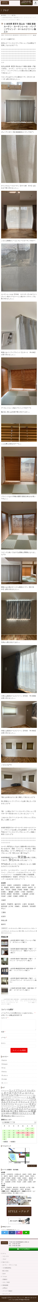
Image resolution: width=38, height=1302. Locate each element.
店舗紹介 (4, 1279)
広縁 (29, 1111)
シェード (7, 1097)
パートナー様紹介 (7, 1291)
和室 (23, 931)
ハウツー (5, 1083)
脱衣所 (10, 1113)
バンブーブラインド (30, 931)
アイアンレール (5, 1090)
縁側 (7, 1113)
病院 (4, 1113)
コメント (4, 1018)
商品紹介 (5, 1064)
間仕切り (7, 1116)
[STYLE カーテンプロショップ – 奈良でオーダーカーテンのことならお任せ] (5, 3)
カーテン (29, 1093)
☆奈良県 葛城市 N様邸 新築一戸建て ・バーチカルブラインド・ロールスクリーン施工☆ (23, 980)
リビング (9, 1106)
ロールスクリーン (26, 928)
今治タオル (34, 1109)
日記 (4, 1068)
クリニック (29, 1095)
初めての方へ (5, 1262)
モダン (33, 928)
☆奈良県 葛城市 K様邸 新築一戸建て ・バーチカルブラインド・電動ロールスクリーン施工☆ (23, 950)
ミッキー (26, 1104)
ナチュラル (15, 1100)
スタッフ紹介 (6, 1282)
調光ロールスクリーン (22, 1113)
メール (4, 1037)
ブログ (4, 1259)
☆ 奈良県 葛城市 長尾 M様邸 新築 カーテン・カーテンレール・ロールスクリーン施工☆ (28, 1001)
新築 (19, 928)
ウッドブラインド (18, 1090)
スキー (19, 1097)
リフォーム (22, 1106)
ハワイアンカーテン (24, 1100)
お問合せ (4, 1288)
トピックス (5, 1256)
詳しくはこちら (31, 1165)
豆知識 (5, 1079)
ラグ (2, 1106)
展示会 (5, 1071)
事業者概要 (5, 1285)
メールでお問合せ (24, 1249)
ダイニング (23, 1097)
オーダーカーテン (13, 928)
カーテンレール (14, 931)
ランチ (5, 1106)
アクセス (4, 1276)
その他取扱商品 (6, 1268)
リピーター (14, 1106)
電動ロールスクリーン (18, 1116)
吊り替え (14, 1111)
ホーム (4, 1253)
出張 (3, 1111)
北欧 (8, 1111)
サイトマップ (6, 1294)
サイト (3, 1043)
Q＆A (3, 1273)
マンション (19, 1104)
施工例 (34, 35)
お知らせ (5, 1075)
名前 (3, 1032)
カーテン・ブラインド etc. (9, 1265)
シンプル (14, 1097)
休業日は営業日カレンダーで (26, 3)
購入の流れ (5, 1270)
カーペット (23, 1095)
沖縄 (2, 1113)
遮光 (20, 931)
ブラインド (24, 1102)
